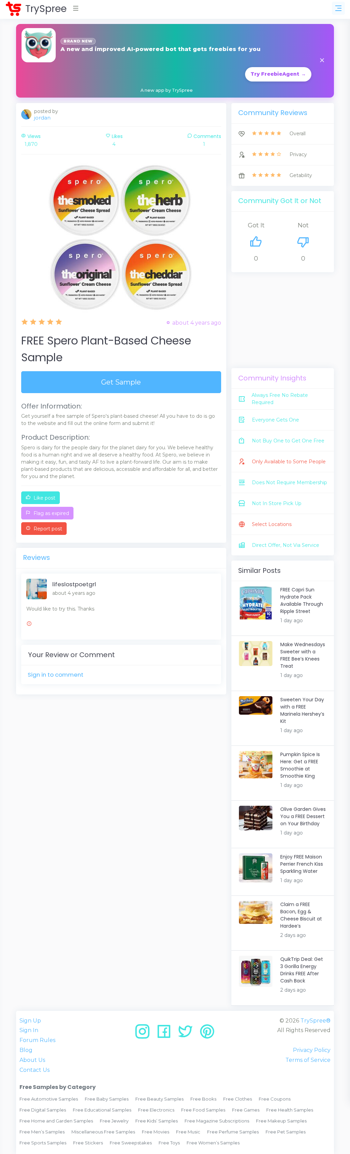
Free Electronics (156, 1110)
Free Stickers (88, 1142)
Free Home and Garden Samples (56, 1121)
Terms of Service (308, 1060)
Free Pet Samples (286, 1131)
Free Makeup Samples (281, 1121)
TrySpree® (315, 1020)
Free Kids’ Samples (156, 1121)
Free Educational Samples (102, 1110)
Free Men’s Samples (42, 1131)
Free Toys (169, 1142)
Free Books (203, 1099)
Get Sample (121, 382)
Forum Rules (37, 1040)
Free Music (188, 1131)
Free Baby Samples (107, 1099)
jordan (42, 117)
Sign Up (30, 1020)
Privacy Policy (312, 1050)
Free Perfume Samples (233, 1131)
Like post (43, 498)
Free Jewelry (114, 1121)
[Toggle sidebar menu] (338, 8)
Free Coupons (275, 1099)
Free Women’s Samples (213, 1142)
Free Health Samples (289, 1110)
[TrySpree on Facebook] (166, 1034)
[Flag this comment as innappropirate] (29, 625)
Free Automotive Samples (48, 1099)
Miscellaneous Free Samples (103, 1131)
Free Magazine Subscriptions (217, 1121)
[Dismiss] (321, 60)
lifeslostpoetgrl (74, 584)
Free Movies (155, 1131)
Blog (25, 1050)
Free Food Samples (203, 1110)
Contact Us (34, 1070)
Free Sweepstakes (131, 1142)
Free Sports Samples (42, 1142)
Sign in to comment (55, 674)
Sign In (28, 1030)
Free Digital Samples (42, 1110)
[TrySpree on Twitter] (188, 1034)
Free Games (245, 1110)
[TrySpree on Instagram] (145, 1034)
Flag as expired (50, 513)
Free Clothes (237, 1099)
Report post (47, 529)
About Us (32, 1060)
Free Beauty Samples (159, 1099)
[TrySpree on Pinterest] (207, 1034)
